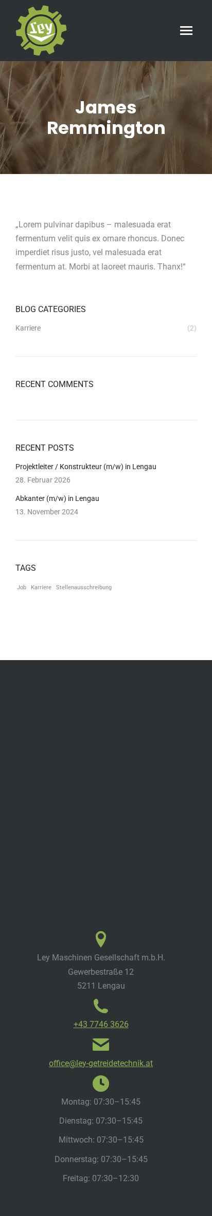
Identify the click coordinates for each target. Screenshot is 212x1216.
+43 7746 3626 (101, 1024)
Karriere (41, 587)
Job (21, 587)
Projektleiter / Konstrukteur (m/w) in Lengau (85, 466)
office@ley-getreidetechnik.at (101, 1063)
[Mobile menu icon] (186, 31)
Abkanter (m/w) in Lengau (57, 498)
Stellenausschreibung (84, 587)
